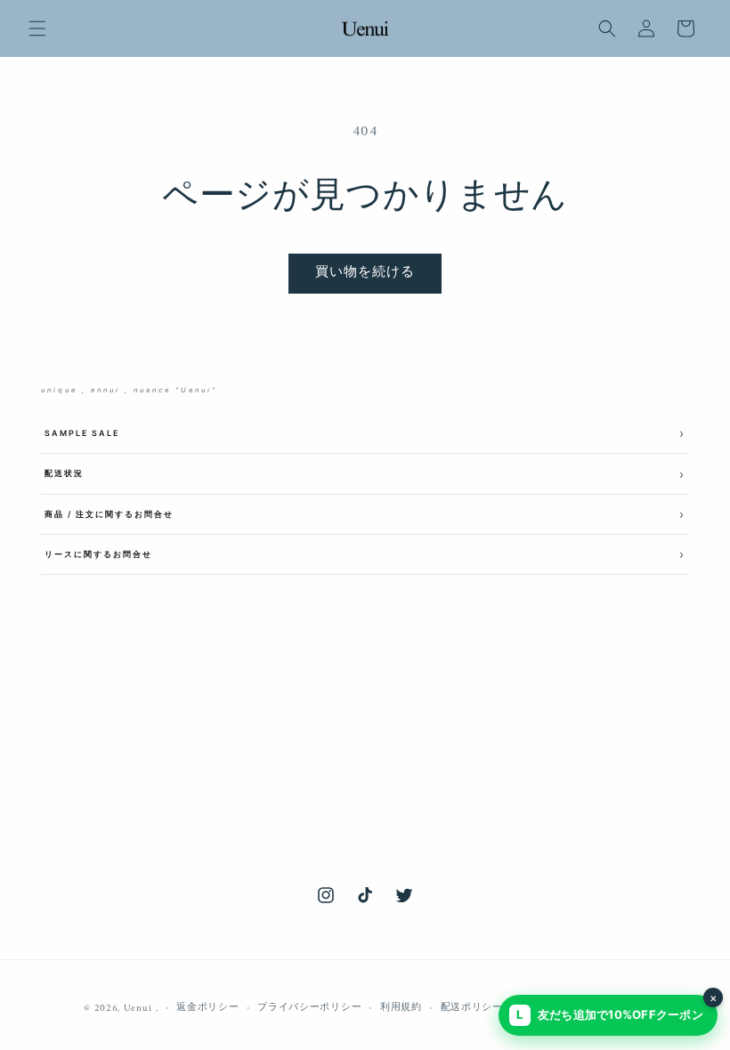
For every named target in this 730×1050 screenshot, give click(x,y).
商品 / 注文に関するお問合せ (109, 514)
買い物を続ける (365, 273)
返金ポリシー (207, 1008)
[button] (37, 28)
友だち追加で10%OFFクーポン (616, 1008)
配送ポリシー (472, 1008)
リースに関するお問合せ (98, 554)
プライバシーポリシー (309, 1008)
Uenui (138, 1008)
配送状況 (64, 473)
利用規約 (401, 1008)
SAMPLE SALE (82, 433)
